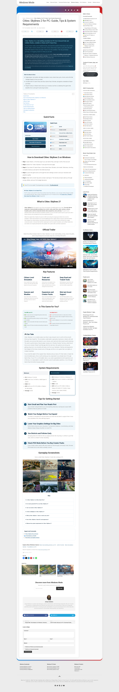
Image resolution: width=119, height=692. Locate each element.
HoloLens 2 (76, 670)
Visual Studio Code (78, 669)
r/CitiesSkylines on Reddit (30, 535)
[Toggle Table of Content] (72, 94)
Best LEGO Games (88, 122)
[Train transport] (66, 486)
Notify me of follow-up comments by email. (34, 646)
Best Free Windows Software (90, 24)
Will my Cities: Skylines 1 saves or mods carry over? (37, 515)
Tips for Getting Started (29, 108)
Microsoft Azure (53, 2)
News (48, 2)
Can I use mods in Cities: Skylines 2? (34, 507)
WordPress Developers (89, 186)
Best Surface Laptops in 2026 (53, 666)
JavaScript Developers (89, 179)
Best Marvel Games (88, 118)
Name (25, 638)
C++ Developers (87, 181)
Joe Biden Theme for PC (89, 372)
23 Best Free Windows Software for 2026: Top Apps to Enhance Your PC (90, 328)
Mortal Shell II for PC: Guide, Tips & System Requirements (92, 204)
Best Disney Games (88, 117)
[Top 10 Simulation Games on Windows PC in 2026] (47, 569)
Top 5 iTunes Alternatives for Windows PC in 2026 (92, 281)
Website (25, 643)
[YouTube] (77, 10)
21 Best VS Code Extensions (90, 169)
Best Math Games (88, 142)
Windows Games (29, 18)
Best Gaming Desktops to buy (53, 668)
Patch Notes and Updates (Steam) (32, 537)
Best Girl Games (87, 134)
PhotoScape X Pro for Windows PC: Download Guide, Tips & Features (90, 316)
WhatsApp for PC (88, 20)
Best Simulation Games (89, 105)
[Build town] (48, 464)
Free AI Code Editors (88, 51)
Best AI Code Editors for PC (90, 33)
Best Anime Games (88, 92)
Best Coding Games (88, 145)
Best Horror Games (88, 124)
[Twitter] (68, 10)
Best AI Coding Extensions (89, 171)
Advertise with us (42, 680)
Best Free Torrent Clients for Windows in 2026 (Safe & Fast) (92, 291)
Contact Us (27, 680)
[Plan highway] (31, 486)
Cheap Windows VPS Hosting (90, 28)
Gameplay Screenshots (28, 110)
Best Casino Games (88, 135)
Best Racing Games (88, 106)
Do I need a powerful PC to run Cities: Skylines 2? (37, 503)
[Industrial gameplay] (48, 475)
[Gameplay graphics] (31, 475)
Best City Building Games (89, 99)
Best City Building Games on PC (48, 545)
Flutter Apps (86, 184)
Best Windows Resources (89, 57)
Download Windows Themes (25, 666)
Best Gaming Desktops (43, 549)
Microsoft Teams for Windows (90, 53)
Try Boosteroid (54, 185)
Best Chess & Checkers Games (90, 112)
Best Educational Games (89, 140)
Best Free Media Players (89, 44)
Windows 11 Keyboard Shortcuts (91, 55)
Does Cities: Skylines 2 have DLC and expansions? (37, 519)
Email (51, 638)
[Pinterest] (71, 10)
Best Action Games (88, 94)
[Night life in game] (66, 475)
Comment (26, 630)
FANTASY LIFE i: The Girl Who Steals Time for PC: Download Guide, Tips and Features (90, 256)
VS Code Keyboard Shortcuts (90, 164)
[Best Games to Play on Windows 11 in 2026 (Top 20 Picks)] (65, 569)
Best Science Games (88, 144)
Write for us (48, 680)
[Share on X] (26, 31)
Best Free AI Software (89, 50)
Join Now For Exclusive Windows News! (90, 74)
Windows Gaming (75, 2)
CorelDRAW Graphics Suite (89, 40)
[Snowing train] (48, 486)
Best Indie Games (88, 125)
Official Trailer (26, 101)
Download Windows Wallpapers (26, 669)
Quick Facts (26, 95)
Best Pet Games (87, 130)
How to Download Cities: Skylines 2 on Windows (34, 97)
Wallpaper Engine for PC (89, 45)
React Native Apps (88, 182)
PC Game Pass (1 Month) (65, 194)
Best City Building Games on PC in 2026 (29, 574)
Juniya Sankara (42, 28)
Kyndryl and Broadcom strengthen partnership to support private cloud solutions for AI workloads (93, 197)
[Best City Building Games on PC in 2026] (30, 569)
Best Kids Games (87, 132)
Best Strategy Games (88, 98)
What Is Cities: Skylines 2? (29, 99)
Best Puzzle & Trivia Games (90, 147)
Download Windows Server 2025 (91, 29)
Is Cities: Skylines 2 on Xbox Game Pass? (35, 499)
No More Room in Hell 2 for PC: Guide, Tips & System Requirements (93, 210)
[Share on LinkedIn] (71, 31)
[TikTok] (74, 10)
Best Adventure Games (89, 96)
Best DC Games (87, 120)
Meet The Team (34, 680)
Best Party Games (88, 108)
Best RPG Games (87, 103)
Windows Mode (26, 2)
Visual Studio (77, 668)
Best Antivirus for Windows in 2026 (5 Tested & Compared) (92, 301)
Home (24, 18)
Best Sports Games (88, 101)
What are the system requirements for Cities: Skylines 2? (39, 523)
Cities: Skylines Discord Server (31, 533)
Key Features (26, 103)
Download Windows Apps (64, 2)
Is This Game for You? (28, 104)
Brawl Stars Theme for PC (89, 347)
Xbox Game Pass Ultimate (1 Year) (31, 196)
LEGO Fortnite (60, 545)
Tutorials (89, 2)
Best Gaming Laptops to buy (53, 669)
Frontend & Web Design (89, 172)
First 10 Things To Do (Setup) (90, 159)
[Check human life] (66, 464)
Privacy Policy (54, 680)
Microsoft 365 (77, 666)
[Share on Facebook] (41, 31)
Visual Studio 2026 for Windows (90, 31)
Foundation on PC (31, 546)
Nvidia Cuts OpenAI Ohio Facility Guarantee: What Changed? (93, 216)
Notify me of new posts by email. (32, 649)
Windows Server (96, 2)
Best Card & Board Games (89, 110)
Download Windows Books (25, 668)
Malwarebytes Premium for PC (90, 18)
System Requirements (28, 106)
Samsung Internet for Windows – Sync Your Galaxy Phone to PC (90, 322)
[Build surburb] (31, 464)
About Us (23, 680)
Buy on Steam (35, 138)
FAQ (24, 112)
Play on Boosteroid (35, 146)
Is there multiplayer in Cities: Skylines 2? (35, 511)
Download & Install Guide (89, 157)
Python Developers (88, 177)
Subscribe (60, 588)
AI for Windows (83, 2)
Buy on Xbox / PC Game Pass (35, 142)
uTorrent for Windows (88, 22)
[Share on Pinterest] (56, 31)
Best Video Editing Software (90, 42)
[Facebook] (65, 10)
